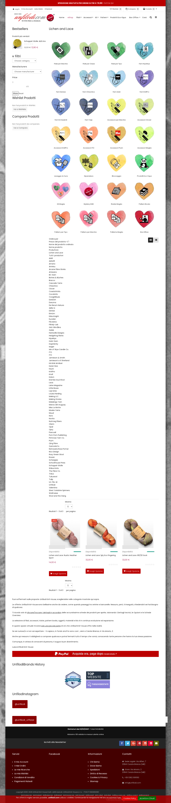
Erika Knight (54, 316)
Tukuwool (53, 476)
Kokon (51, 377)
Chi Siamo (95, 762)
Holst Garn (53, 341)
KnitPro (52, 371)
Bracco (52, 280)
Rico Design (54, 451)
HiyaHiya (52, 338)
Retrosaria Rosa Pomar (59, 449)
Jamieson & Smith (57, 357)
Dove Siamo (96, 766)
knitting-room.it (132, 795)
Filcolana (53, 322)
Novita (51, 418)
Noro (51, 416)
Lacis (51, 382)
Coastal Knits (54, 291)
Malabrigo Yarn (55, 402)
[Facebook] (121, 743)
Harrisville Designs (56, 333)
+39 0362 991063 (131, 777)
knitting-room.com (118, 795)
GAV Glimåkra (55, 327)
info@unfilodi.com (132, 783)
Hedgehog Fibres (56, 335)
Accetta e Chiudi (147, 798)
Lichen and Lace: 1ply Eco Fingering (101, 555)
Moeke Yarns (54, 410)
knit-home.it (37, 795)
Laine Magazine (55, 385)
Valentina (53, 487)
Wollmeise (53, 493)
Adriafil (52, 261)
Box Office (134, 17)
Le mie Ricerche (22, 769)
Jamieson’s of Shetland (59, 360)
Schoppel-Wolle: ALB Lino (35, 41)
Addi (51, 258)
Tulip (51, 479)
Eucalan (52, 319)
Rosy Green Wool (56, 454)
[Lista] (156, 240)
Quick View (41, 547)
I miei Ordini (20, 766)
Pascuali (52, 432)
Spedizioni (95, 769)
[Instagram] (144, 743)
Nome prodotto (55, 247)
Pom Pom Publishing (58, 435)
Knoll (51, 374)
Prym (51, 440)
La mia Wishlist (21, 773)
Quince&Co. (54, 446)
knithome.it (58, 795)
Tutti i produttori (56, 255)
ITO (50, 352)
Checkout (48, 9)
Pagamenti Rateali (23, 781)
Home (61, 17)
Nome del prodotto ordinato (61, 244)
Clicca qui (108, 3)
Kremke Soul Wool (57, 380)
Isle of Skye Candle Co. (59, 349)
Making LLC (53, 396)
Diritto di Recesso (98, 773)
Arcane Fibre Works (57, 269)
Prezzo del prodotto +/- (59, 241)
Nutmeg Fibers (55, 421)
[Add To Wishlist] (78, 573)
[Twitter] (127, 743)
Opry (51, 429)
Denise (52, 310)
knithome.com (48, 795)
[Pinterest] (138, 743)
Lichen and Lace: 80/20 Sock (134, 555)
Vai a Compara (20, 128)
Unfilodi (52, 485)
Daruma (52, 302)
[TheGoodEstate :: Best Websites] (98, 680)
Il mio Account (27, 9)
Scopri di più (109, 654)
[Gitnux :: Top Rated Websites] (73, 680)
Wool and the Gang (57, 496)
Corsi (144, 17)
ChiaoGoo (53, 286)
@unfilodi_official (24, 719)
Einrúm (52, 313)
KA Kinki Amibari (55, 363)
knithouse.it (90, 795)
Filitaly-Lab (53, 324)
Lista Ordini (38, 9)
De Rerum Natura (56, 305)
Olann (51, 424)
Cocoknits (53, 294)
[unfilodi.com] (34, 18)
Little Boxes (54, 388)
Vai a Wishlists (20, 109)
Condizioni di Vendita (24, 777)
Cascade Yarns (55, 283)
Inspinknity (53, 344)
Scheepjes (53, 460)
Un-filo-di (53, 482)
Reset (21, 93)
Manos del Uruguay (57, 404)
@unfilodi (20, 704)
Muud (51, 413)
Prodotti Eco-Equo (118, 17)
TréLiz (51, 474)
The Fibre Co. (54, 471)
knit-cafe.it (99, 795)
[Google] (133, 743)
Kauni (51, 369)
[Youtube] (150, 743)
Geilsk (51, 330)
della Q (52, 308)
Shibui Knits (54, 468)
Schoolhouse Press (57, 462)
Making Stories (55, 399)
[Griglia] (150, 240)
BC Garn (52, 275)
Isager (51, 346)
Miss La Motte (55, 407)
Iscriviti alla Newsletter (55, 742)
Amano (52, 264)
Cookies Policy (129, 798)
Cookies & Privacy (99, 777)
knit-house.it (80, 795)
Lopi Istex (53, 391)
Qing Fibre (53, 443)
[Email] (156, 743)
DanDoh (52, 299)
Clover (52, 288)
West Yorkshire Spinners (59, 490)
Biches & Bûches (56, 277)
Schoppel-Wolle (56, 465)
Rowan (52, 457)
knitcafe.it (107, 795)
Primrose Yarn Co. (56, 438)
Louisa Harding (55, 393)
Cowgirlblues (54, 297)
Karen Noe (53, 366)
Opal (51, 427)
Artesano (53, 272)
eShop (70, 17)
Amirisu (52, 266)
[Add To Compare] (73, 573)
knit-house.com (68, 795)
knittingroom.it (144, 795)
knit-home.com (26, 795)
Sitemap (94, 781)
